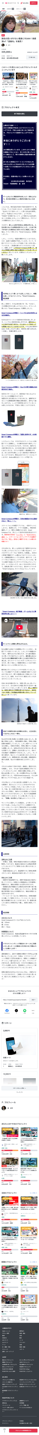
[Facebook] (7, 1010)
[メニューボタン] (3, 3)
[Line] (24, 1010)
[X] (16, 1010)
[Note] (33, 1010)
